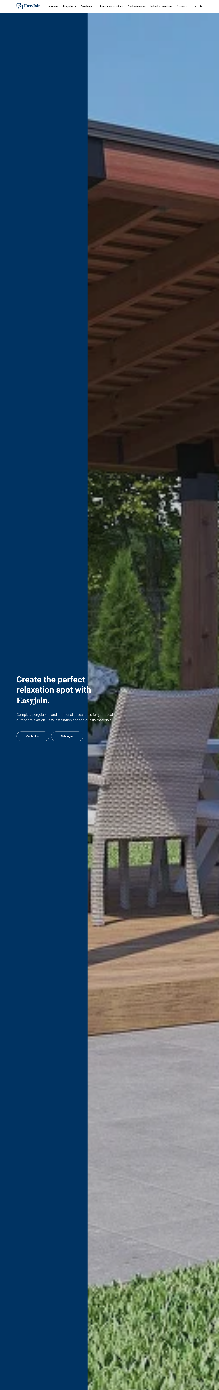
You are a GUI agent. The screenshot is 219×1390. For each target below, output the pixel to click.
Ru (201, 6)
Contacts (182, 6)
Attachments (88, 6)
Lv (195, 6)
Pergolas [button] (68, 6)
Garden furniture (137, 6)
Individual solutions (161, 6)
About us (53, 6)
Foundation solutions (111, 6)
